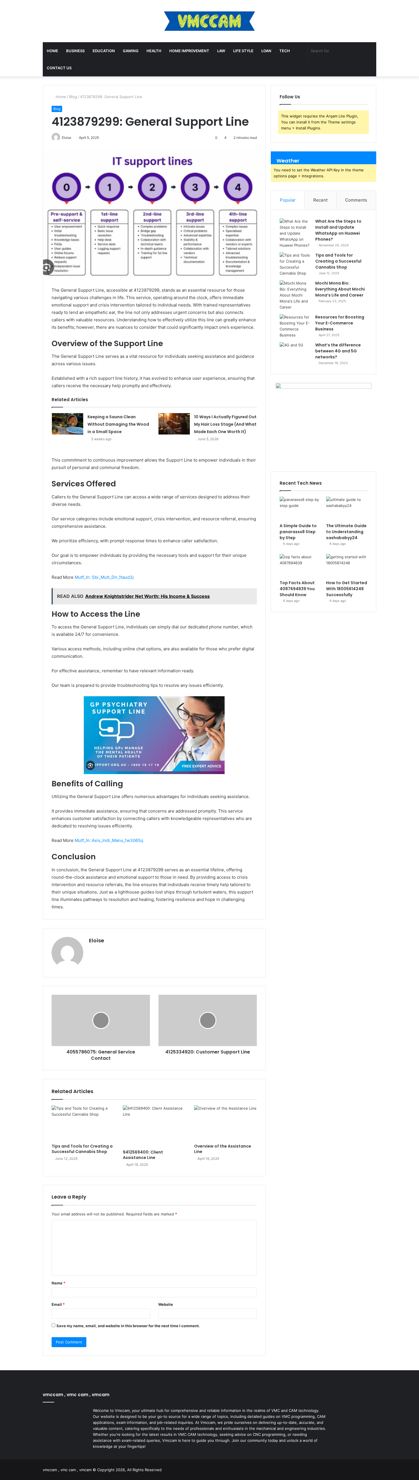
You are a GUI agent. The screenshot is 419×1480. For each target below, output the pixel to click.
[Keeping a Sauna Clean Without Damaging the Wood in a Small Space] (67, 424)
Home (52, 50)
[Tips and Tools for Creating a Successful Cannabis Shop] (83, 1123)
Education (104, 50)
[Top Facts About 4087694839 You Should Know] (300, 565)
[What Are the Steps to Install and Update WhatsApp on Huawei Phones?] (295, 233)
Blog (73, 96)
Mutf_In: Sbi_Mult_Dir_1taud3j (104, 577)
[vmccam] (209, 21)
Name (58, 1283)
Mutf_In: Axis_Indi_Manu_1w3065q (109, 840)
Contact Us (59, 68)
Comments (356, 200)
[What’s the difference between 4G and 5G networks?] (295, 353)
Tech (284, 50)
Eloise (96, 940)
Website (165, 1304)
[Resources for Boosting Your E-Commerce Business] (295, 326)
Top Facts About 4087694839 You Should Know (297, 589)
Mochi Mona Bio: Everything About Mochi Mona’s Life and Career (340, 289)
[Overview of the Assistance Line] (225, 1123)
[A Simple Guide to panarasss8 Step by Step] (300, 508)
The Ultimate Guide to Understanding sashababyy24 (346, 532)
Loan (266, 50)
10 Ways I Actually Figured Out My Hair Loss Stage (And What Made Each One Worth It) (225, 424)
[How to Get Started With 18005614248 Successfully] (346, 565)
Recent (320, 200)
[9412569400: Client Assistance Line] (154, 1126)
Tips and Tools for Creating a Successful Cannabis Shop (82, 1148)
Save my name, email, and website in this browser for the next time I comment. (128, 1325)
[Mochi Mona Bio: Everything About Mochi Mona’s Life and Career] (295, 295)
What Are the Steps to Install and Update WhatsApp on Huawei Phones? (338, 230)
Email (58, 1304)
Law (221, 50)
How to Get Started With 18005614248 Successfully (346, 589)
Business (75, 50)
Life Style (243, 50)
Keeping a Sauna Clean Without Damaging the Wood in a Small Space (118, 424)
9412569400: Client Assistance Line (143, 1154)
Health (154, 50)
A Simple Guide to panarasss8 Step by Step (298, 532)
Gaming (131, 50)
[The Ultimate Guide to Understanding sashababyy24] (346, 508)
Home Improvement (189, 50)
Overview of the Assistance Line (222, 1148)
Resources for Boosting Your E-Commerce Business (339, 323)
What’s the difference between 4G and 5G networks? (338, 351)
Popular (288, 200)
